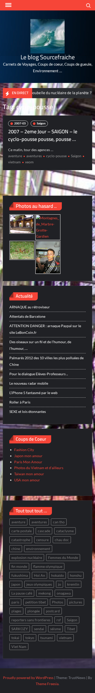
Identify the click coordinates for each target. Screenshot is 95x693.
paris (15, 602)
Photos (57, 602)
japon (15, 584)
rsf (58, 620)
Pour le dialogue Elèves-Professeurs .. (38, 374)
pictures (75, 602)
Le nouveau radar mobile (28, 383)
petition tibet (35, 602)
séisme (55, 629)
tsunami (46, 638)
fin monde (19, 566)
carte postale (21, 531)
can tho (59, 522)
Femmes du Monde (63, 557)
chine (15, 548)
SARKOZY (19, 629)
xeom (29, 162)
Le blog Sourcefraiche (48, 57)
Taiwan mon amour (29, 474)
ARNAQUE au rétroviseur (29, 307)
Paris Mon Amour (28, 462)
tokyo (29, 638)
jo (59, 584)
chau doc (62, 540)
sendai (39, 629)
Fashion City (24, 449)
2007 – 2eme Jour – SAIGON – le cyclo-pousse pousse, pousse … (42, 135)
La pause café (21, 593)
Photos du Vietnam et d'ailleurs (38, 468)
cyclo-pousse (56, 156)
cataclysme (65, 531)
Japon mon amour (28, 456)
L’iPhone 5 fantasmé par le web (33, 393)
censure (42, 540)
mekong (44, 593)
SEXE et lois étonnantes (27, 411)
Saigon (41, 123)
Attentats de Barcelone (27, 316)
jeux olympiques (39, 584)
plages (16, 611)
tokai (15, 638)
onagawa (64, 593)
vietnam (65, 638)
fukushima (19, 575)
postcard (53, 611)
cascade (44, 531)
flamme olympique (47, 566)
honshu (76, 575)
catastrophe (20, 540)
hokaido (57, 575)
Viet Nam (18, 646)
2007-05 (20, 123)
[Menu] (8, 5)
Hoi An (39, 575)
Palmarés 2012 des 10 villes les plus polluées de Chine (46, 361)
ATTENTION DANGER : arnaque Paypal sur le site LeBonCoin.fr (45, 329)
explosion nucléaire (26, 557)
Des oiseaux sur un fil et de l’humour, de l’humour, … (40, 345)
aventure (15, 156)
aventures (34, 156)
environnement (38, 548)
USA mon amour (27, 480)
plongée (33, 611)
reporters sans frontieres (30, 620)
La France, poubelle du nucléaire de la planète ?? (48, 92)
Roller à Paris (19, 402)
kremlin (73, 584)
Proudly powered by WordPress (28, 677)
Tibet (71, 629)
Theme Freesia (47, 684)
